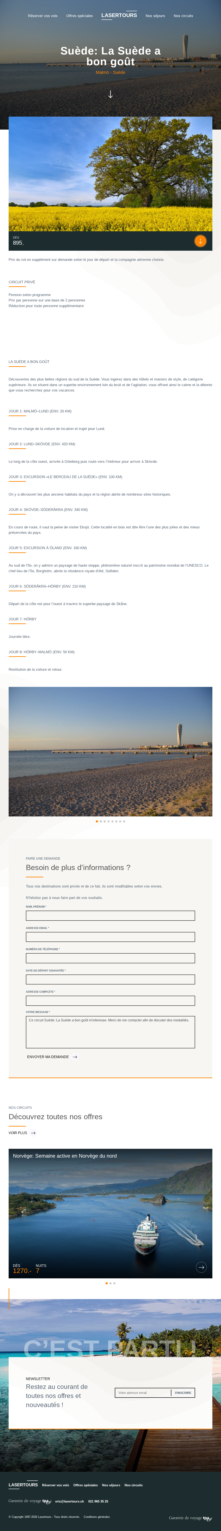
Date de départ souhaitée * (46, 970)
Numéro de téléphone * (43, 949)
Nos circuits (183, 16)
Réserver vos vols (43, 16)
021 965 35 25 (98, 1501)
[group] (110, 1213)
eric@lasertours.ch (69, 1501)
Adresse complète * (40, 991)
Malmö (102, 72)
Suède (119, 72)
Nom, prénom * (36, 906)
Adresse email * (37, 928)
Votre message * (38, 1012)
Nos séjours (155, 16)
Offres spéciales (79, 16)
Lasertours (119, 15)
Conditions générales (97, 1516)
